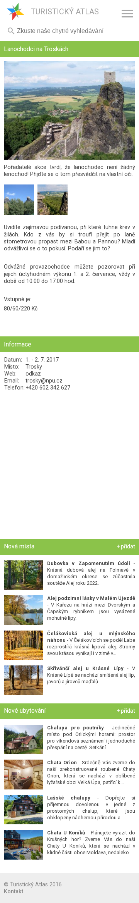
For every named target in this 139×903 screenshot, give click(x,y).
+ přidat (126, 546)
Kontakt (13, 891)
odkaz (33, 374)
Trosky (33, 367)
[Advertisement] (69, 465)
